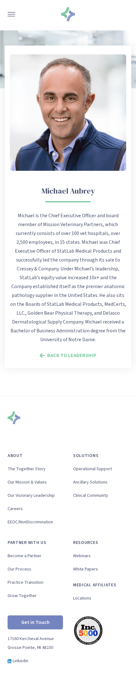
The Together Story (27, 469)
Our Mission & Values (27, 482)
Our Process (19, 569)
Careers (15, 509)
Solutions (85, 456)
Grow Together (22, 596)
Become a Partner (24, 556)
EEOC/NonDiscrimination (30, 522)
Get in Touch (35, 622)
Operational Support (92, 469)
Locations (82, 598)
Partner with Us (27, 542)
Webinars (82, 556)
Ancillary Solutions (90, 482)
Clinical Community (90, 495)
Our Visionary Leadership (31, 495)
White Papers (85, 569)
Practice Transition (25, 582)
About (15, 456)
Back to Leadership (71, 355)
